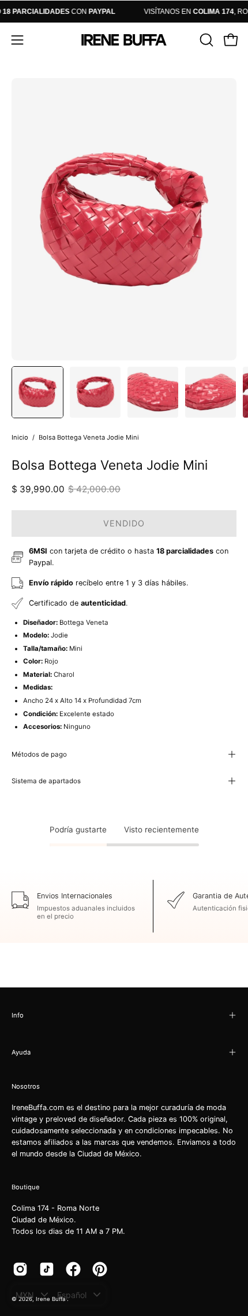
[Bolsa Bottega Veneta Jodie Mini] (37, 392)
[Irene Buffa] (124, 40)
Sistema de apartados (46, 781)
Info (18, 1015)
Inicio (20, 437)
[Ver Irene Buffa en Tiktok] (46, 1269)
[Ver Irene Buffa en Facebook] (73, 1269)
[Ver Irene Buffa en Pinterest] (99, 1269)
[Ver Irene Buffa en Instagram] (20, 1269)
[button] (205, 40)
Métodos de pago (39, 754)
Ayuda (21, 1052)
